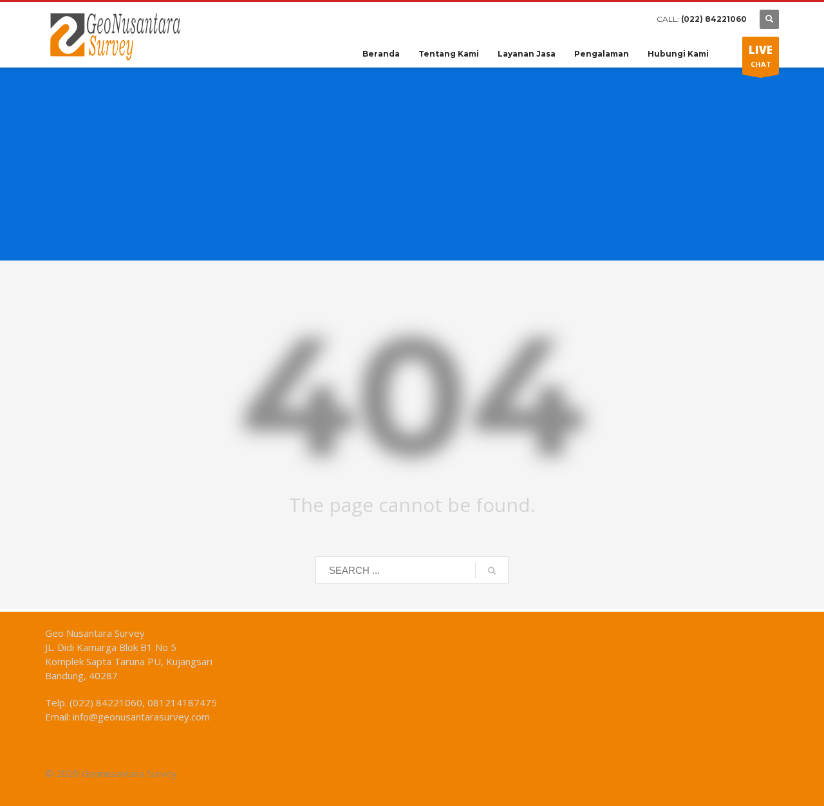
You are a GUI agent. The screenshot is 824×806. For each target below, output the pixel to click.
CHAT (760, 55)
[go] (492, 570)
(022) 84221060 (714, 19)
